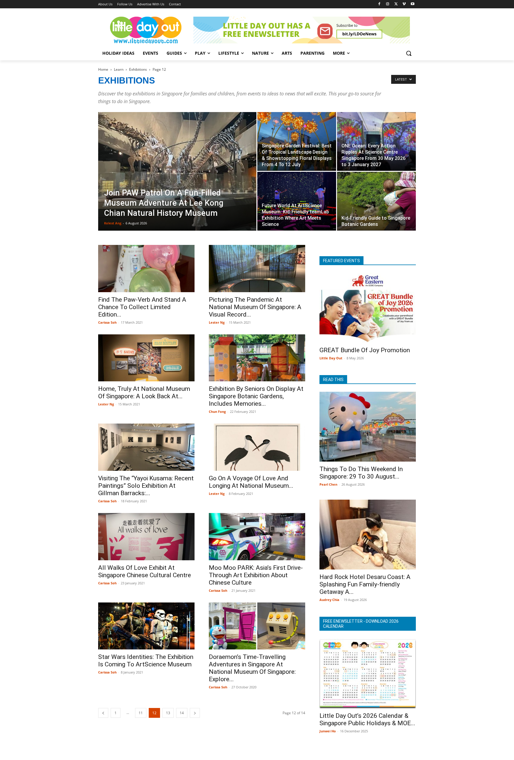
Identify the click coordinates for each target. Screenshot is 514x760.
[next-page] (195, 713)
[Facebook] (379, 4)
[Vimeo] (404, 4)
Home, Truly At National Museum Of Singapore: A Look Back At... (144, 392)
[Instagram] (387, 4)
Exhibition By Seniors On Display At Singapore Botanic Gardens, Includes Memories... (256, 396)
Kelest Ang (112, 223)
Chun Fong (217, 411)
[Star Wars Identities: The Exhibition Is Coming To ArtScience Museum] (146, 626)
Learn (118, 69)
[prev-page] (103, 713)
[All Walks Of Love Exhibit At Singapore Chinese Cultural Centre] (146, 536)
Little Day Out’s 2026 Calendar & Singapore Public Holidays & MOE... (367, 719)
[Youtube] (412, 4)
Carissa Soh (107, 322)
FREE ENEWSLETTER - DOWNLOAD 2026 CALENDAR (361, 624)
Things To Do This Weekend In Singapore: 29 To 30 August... (361, 472)
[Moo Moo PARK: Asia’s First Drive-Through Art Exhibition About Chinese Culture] (257, 536)
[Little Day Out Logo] (145, 30)
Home (103, 69)
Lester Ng (217, 322)
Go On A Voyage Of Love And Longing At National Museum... (251, 482)
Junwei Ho (327, 731)
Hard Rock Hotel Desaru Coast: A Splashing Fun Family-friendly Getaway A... (364, 584)
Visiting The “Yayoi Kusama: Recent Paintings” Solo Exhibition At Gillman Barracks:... (146, 486)
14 (182, 712)
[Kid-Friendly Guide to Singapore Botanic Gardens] (376, 201)
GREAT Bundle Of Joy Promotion (364, 350)
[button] (409, 53)
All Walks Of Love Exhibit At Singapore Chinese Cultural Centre (144, 571)
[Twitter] (396, 4)
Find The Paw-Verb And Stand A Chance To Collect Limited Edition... (142, 307)
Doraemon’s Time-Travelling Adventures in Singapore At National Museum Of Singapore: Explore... (252, 668)
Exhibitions (138, 69)
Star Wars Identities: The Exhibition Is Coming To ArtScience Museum (145, 660)
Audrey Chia (329, 599)
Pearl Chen (328, 484)
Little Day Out (330, 358)
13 (168, 712)
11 (141, 712)
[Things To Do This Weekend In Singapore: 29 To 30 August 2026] (367, 427)
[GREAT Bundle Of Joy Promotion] (367, 308)
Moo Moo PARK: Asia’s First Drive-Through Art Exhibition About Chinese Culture (256, 575)
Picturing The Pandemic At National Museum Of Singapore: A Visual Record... (255, 307)
